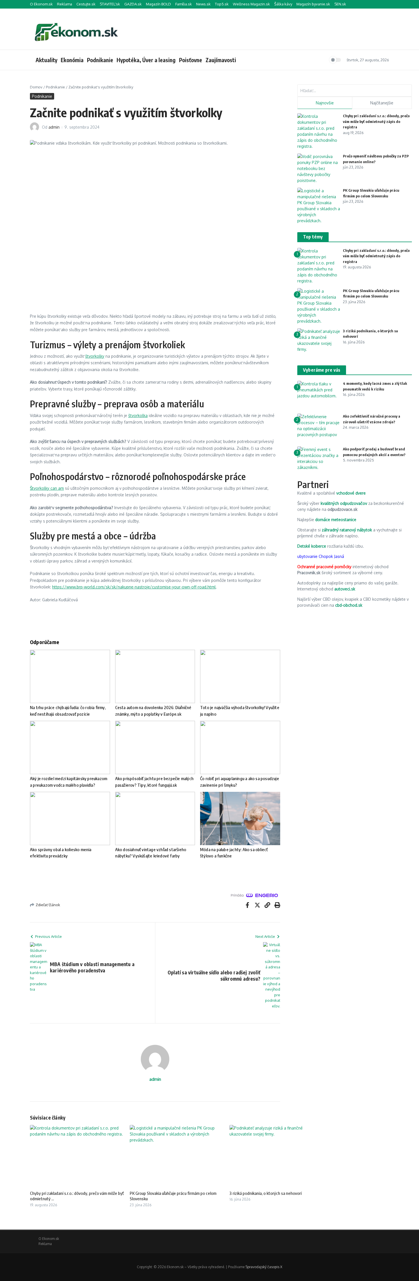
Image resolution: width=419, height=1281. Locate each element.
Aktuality (46, 59)
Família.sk (183, 4)
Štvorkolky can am (47, 488)
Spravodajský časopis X (263, 1267)
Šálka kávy (283, 4)
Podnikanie (100, 59)
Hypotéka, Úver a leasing (146, 59)
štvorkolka (138, 415)
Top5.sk (222, 4)
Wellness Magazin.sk (251, 4)
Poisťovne (190, 59)
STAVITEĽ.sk (110, 4)
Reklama (64, 4)
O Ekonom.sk (41, 4)
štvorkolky (94, 356)
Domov (36, 87)
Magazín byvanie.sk (313, 4)
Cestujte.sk (85, 4)
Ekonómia (72, 59)
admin (54, 127)
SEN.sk (340, 4)
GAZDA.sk (133, 4)
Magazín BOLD (158, 4)
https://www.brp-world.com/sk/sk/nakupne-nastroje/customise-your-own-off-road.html (134, 586)
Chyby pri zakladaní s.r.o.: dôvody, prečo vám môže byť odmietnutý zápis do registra (376, 121)
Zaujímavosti (221, 59)
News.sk (203, 4)
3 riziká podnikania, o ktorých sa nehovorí (265, 1193)
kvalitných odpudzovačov (344, 503)
